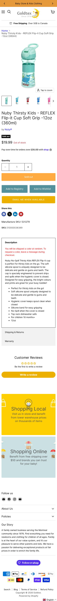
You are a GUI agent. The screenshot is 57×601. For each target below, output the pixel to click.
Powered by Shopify (28, 596)
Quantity (6, 160)
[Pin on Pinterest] (21, 214)
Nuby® (8, 129)
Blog (16, 589)
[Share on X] (9, 214)
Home (5, 30)
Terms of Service (29, 589)
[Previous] (4, 3)
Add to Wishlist (42, 188)
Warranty (9, 341)
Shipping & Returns (14, 332)
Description (11, 242)
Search (7, 589)
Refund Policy (46, 589)
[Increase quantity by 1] (28, 167)
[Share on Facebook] (4, 214)
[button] (28, 199)
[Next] (52, 3)
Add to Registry (14, 188)
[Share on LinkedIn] (15, 214)
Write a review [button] (28, 374)
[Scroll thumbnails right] (52, 101)
